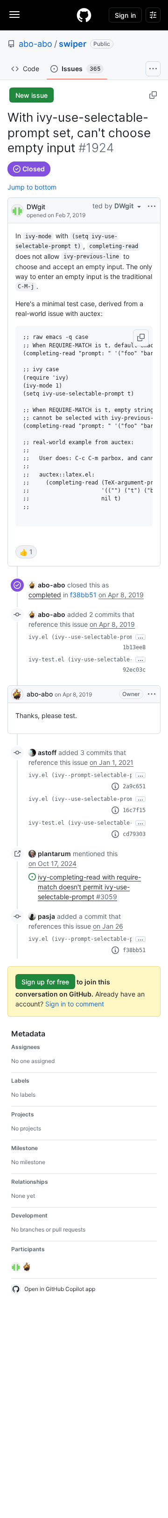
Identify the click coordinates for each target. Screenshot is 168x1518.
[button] (141, 338)
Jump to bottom (31, 187)
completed (44, 595)
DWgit (36, 207)
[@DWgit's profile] (17, 209)
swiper (72, 44)
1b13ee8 (134, 647)
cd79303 (134, 834)
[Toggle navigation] (14, 14)
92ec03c (134, 670)
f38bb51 (83, 595)
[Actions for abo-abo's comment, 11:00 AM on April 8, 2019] (151, 694)
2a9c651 (134, 786)
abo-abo (35, 44)
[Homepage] (84, 14)
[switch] (26, 551)
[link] (46, 585)
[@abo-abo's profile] (17, 694)
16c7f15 (134, 810)
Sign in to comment (74, 1004)
